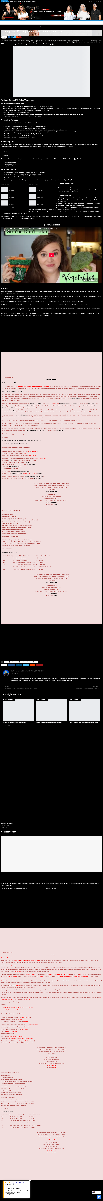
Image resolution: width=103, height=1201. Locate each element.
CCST (29, 440)
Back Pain (91, 404)
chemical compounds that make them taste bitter (43, 112)
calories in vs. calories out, (28, 132)
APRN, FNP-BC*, (23, 440)
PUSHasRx (77, 22)
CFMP (36, 440)
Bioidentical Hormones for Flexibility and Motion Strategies (45, 195)
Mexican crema (71, 211)
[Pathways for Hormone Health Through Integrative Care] (51, 710)
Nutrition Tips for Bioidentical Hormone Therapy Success (44, 201)
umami (86, 205)
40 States (39, 473)
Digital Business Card (51, 491)
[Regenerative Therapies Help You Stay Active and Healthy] (4, 203)
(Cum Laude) (37, 478)
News (95, 22)
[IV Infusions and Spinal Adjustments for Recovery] (32, 189)
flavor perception (67, 186)
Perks (57, 22)
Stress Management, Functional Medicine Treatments (74, 976)
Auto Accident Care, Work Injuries (68, 404)
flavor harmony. (77, 188)
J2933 (55, 504)
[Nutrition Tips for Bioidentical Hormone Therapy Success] (32, 203)
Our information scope (8, 410)
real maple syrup (55, 211)
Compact (10, 460)
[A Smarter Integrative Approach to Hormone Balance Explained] (84, 710)
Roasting (6, 150)
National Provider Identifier (9, 552)
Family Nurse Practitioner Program (33, 476)
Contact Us (36, 22)
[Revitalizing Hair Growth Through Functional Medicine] (4, 189)
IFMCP (33, 440)
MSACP (16, 440)
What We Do (64, 22)
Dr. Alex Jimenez (7, 440)
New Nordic (88, 40)
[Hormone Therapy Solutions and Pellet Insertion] (18, 710)
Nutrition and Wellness (16, 29)
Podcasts (87, 22)
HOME (3, 22)
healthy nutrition (16, 218)
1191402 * (28, 462)
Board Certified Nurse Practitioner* (20, 471)
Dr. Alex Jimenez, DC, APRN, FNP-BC (36, 430)
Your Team (49, 22)
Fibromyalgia (61, 406)
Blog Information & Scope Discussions (12, 391)
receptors (76, 198)
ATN (40, 440)
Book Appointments (14, 22)
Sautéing (6, 153)
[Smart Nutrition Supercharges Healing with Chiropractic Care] (4, 196)
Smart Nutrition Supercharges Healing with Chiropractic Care (16, 195)
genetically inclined (23, 116)
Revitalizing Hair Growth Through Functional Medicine (17, 188)
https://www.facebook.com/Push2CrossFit (36, 888)
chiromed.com (76, 398)
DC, (13, 440)
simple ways (29, 159)
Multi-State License (17, 473)
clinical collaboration (21, 415)
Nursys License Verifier (15, 466)
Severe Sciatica (31, 406)
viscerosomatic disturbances (81, 410)
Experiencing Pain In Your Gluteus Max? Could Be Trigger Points (20, 688)
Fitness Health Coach (5, 29)
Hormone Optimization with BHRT (9, 699)
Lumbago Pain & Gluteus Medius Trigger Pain (88, 688)
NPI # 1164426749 (51, 502)
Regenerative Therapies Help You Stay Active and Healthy (17, 201)
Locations (26, 22)
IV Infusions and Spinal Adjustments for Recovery (21, 1)
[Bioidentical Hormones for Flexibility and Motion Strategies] (32, 196)
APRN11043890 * (31, 464)
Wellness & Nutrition (36, 404)
